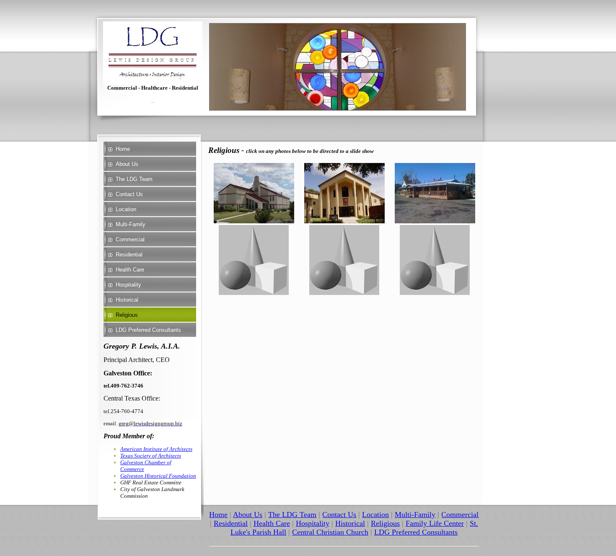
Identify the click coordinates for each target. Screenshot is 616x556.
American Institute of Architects (156, 449)
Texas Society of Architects (150, 456)
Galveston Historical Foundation (158, 476)
